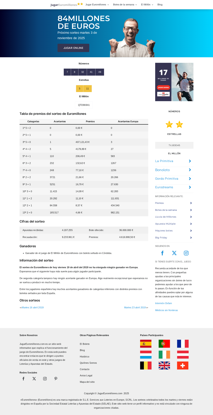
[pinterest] (56, 378)
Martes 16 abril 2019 (33, 307)
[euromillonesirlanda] (164, 351)
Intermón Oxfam (163, 303)
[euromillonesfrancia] (183, 341)
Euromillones (36, 352)
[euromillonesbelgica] (146, 362)
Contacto (84, 369)
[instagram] (186, 253)
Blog (82, 350)
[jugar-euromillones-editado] (65, 3)
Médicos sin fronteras (166, 310)
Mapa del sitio (87, 382)
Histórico (84, 356)
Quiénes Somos (88, 363)
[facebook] (162, 253)
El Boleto (85, 344)
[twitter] (174, 253)
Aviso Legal (86, 375)
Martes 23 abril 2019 (135, 307)
